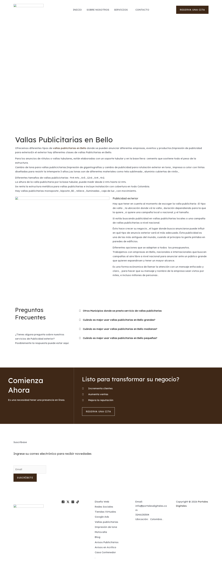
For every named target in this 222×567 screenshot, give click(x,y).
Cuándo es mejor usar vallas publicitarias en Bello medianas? (120, 328)
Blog (97, 537)
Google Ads (102, 516)
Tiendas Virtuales (105, 511)
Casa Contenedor (105, 552)
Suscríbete (25, 477)
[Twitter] (67, 501)
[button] (192, 10)
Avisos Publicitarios (106, 542)
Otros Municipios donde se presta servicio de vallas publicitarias (122, 310)
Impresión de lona (106, 526)
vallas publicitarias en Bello (69, 148)
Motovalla (101, 532)
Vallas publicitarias (106, 521)
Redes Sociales (104, 506)
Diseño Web (102, 501)
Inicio (77, 9)
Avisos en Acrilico (105, 547)
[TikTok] (77, 501)
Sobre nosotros (98, 9)
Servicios (121, 9)
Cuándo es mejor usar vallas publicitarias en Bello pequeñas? (120, 338)
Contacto (142, 9)
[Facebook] (63, 501)
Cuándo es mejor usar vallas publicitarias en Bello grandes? (119, 319)
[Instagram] (72, 501)
